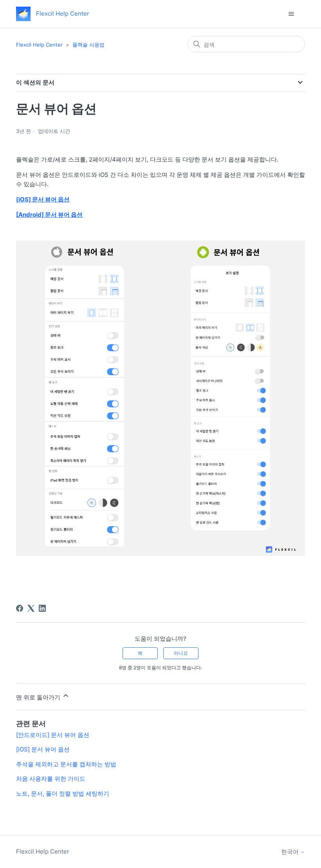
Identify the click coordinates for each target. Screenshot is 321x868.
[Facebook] (19, 608)
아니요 (181, 653)
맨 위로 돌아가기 (39, 697)
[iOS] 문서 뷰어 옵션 (43, 199)
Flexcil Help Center (39, 44)
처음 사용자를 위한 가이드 (50, 778)
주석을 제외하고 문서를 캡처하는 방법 (66, 764)
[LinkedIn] (42, 608)
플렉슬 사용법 (88, 44)
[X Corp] (30, 608)
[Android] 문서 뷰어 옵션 (49, 214)
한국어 (290, 851)
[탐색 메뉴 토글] (291, 14)
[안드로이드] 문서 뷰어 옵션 (52, 735)
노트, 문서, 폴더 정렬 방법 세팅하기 (62, 793)
